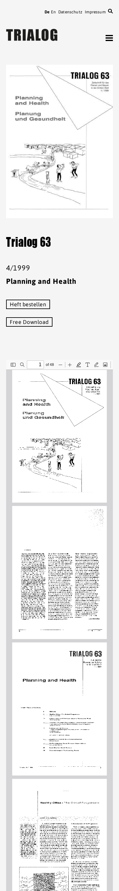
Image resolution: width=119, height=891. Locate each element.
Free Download (29, 322)
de (47, 11)
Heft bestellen (28, 304)
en (53, 11)
